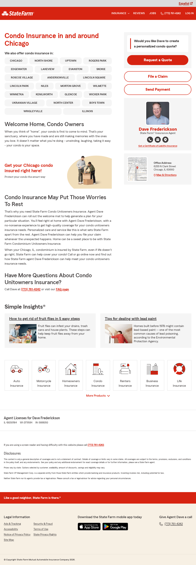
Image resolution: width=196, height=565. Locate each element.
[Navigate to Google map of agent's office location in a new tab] (165, 140)
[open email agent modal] (158, 140)
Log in (189, 13)
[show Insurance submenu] (127, 13)
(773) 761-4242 (172, 13)
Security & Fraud (43, 524)
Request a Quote (158, 60)
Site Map (9, 540)
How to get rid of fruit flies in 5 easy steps (44, 319)
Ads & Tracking (12, 524)
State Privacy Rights (44, 534)
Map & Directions (166, 175)
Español (184, 3)
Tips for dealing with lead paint (131, 319)
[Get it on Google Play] (115, 526)
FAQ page (62, 289)
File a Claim (158, 76)
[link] (18, 13)
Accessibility (11, 529)
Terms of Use (40, 529)
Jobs (152, 13)
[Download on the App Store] (89, 526)
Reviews (139, 13)
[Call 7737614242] (150, 140)
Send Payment (157, 89)
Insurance (118, 13)
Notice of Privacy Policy (17, 534)
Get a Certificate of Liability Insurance (157, 146)
